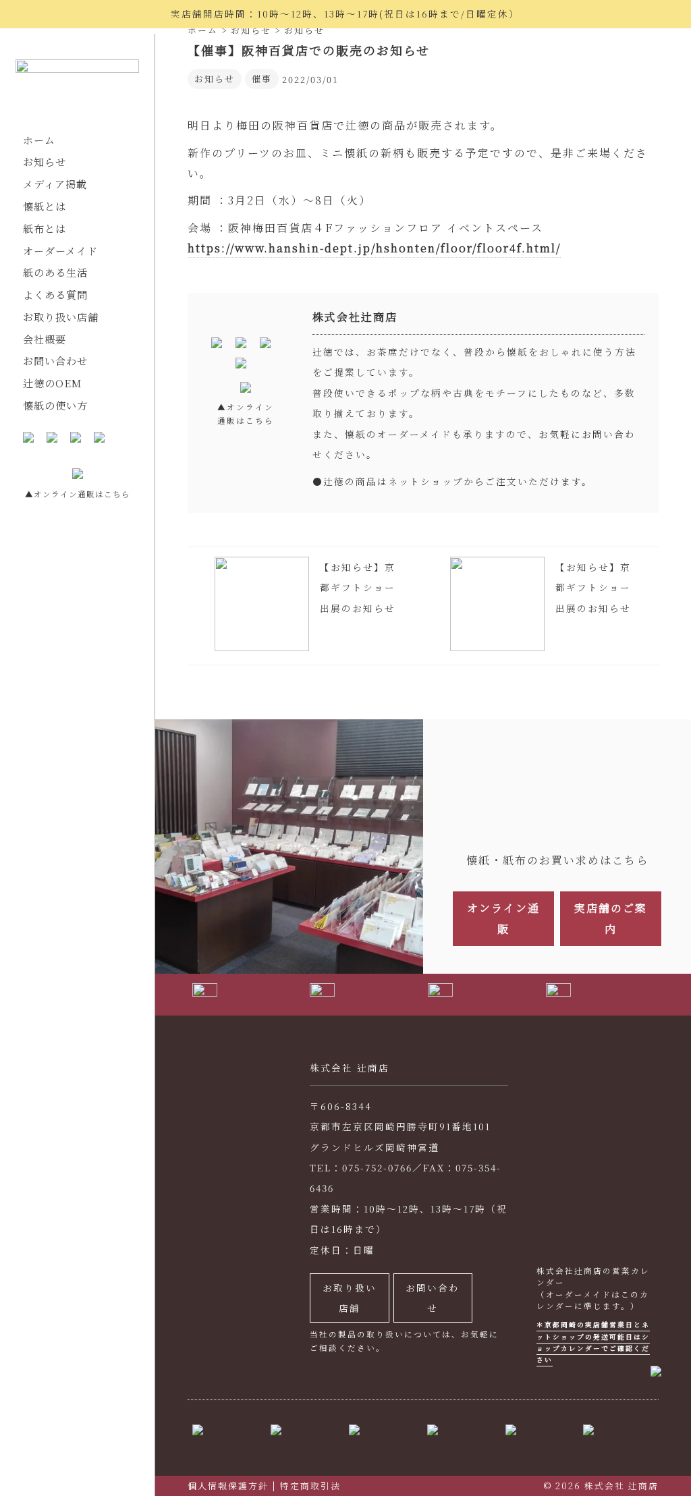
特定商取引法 (310, 1485)
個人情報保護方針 (228, 1485)
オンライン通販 (503, 918)
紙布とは (44, 228)
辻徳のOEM (52, 383)
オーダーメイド (60, 251)
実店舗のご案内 (610, 918)
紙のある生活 (55, 272)
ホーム (39, 140)
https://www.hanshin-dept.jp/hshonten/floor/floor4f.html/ (374, 248)
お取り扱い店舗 (61, 317)
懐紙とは (44, 206)
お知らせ (44, 162)
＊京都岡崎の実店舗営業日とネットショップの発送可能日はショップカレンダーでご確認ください (593, 1342)
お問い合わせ (55, 361)
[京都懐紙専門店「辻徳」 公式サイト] (77, 85)
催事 (262, 78)
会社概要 (44, 339)
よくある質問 (55, 294)
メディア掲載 (55, 184)
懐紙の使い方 (55, 405)
